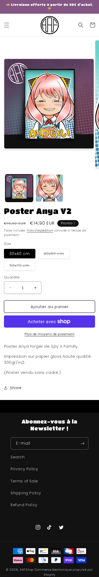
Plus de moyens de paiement (49, 334)
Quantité (12, 277)
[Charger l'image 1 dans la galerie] (19, 188)
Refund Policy (24, 505)
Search (18, 457)
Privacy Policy (24, 469)
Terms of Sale (24, 481)
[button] (6, 25)
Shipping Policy (26, 493)
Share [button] (16, 387)
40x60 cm (57, 254)
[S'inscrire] (82, 443)
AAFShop (27, 569)
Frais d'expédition (40, 230)
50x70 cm (22, 266)
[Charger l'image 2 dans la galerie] (49, 188)
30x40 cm (20, 253)
